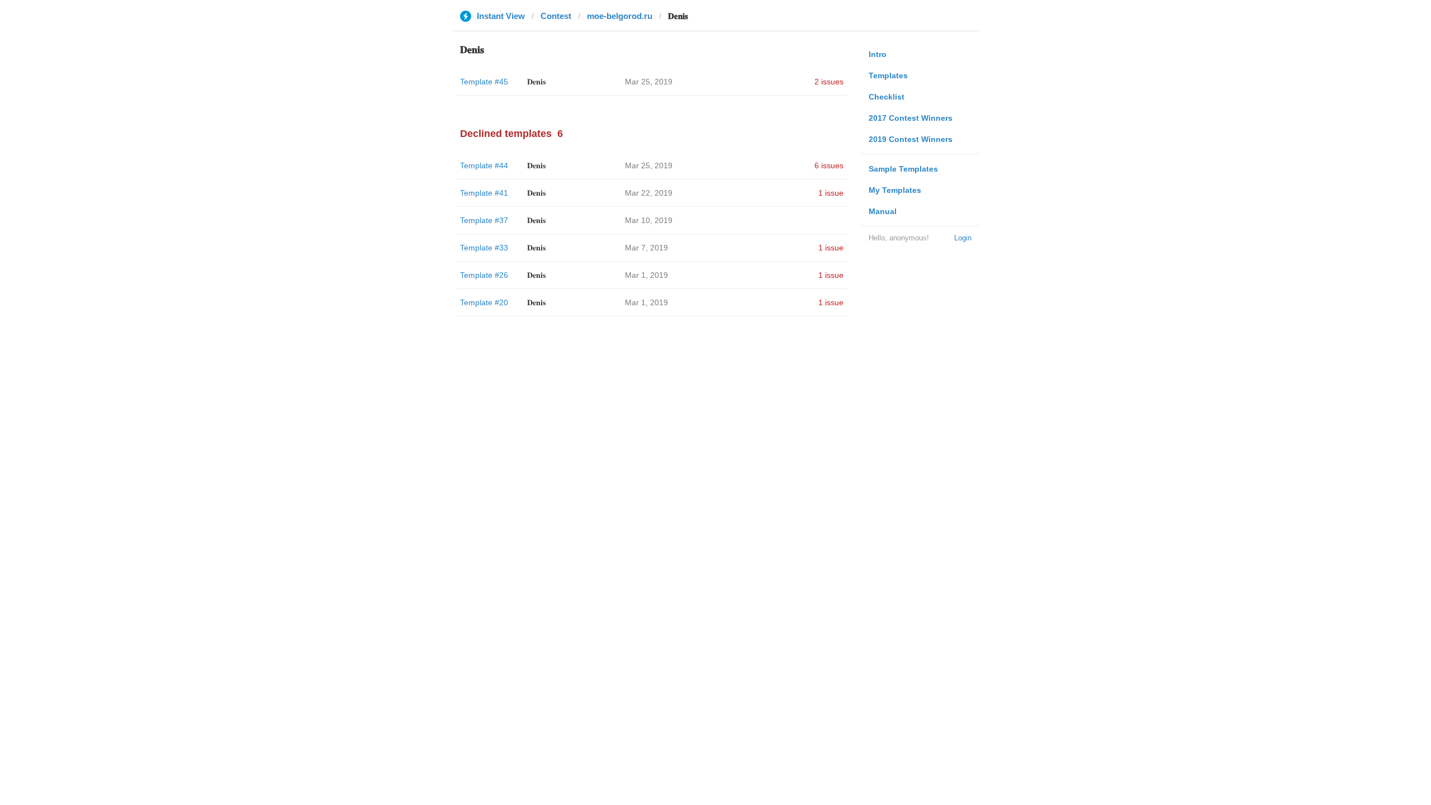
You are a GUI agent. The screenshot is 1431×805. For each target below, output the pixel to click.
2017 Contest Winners (911, 117)
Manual (883, 211)
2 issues (829, 81)
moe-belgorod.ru (619, 16)
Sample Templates (903, 168)
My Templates (895, 190)
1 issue (831, 192)
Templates (888, 75)
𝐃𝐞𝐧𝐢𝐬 (536, 81)
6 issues (829, 165)
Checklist (886, 96)
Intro (878, 54)
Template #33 (484, 247)
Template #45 (484, 81)
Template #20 (484, 302)
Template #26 (484, 275)
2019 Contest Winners (911, 139)
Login (963, 238)
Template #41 (484, 192)
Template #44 (484, 165)
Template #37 (484, 220)
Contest (556, 16)
